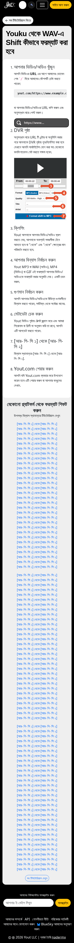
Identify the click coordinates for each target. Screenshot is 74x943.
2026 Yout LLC (26, 937)
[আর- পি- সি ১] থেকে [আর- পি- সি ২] (37, 424)
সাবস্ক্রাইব (63, 903)
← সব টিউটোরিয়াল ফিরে (18, 20)
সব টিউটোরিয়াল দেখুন (37, 878)
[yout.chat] (31, 4)
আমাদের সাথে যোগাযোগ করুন (19, 924)
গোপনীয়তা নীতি (40, 919)
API (27, 919)
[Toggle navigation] (42, 5)
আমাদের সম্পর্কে (14, 919)
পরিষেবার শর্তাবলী (59, 919)
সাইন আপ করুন (60, 5)
